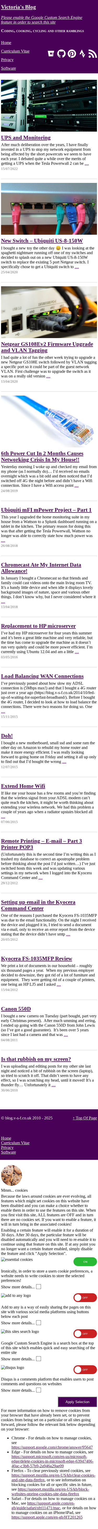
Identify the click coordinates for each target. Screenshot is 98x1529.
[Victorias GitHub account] (61, 53)
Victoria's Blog (18, 7)
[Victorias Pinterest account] (72, 53)
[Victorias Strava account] (82, 53)
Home (6, 42)
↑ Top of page (85, 1118)
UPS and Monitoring (26, 137)
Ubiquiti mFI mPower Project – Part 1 (46, 510)
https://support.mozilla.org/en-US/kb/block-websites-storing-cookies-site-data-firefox (50, 1491)
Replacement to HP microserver (38, 626)
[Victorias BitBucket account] (51, 53)
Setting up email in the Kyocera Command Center (38, 905)
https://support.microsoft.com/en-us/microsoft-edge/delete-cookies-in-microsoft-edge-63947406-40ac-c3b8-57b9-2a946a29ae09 (52, 1461)
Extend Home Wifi (23, 786)
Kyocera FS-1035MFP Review (36, 958)
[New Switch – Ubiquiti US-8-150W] (49, 233)
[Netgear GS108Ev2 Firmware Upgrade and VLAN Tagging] (49, 336)
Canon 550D (16, 1009)
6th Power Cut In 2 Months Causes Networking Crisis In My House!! (42, 456)
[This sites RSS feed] (93, 53)
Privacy (7, 60)
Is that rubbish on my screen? (36, 1059)
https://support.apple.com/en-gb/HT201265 (47, 1517)
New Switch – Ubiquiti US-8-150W (42, 241)
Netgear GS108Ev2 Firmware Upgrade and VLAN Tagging (47, 347)
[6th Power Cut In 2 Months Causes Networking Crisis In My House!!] (49, 446)
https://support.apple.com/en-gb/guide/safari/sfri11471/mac (43, 1505)
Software (8, 68)
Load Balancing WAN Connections (42, 676)
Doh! (7, 736)
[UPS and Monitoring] (49, 130)
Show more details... (18, 1287)
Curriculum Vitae (15, 51)
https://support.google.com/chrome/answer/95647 (52, 1447)
